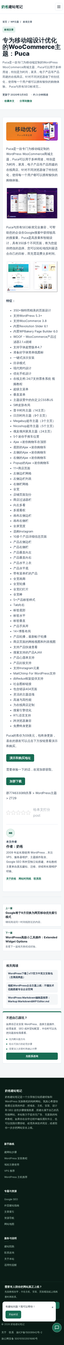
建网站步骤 (10, 1152)
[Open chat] (57, 1327)
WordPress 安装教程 (15, 1158)
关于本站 (9, 1258)
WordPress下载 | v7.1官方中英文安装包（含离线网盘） (30, 975)
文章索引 (9, 1211)
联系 (11, 1332)
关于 (3, 1332)
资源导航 (9, 1218)
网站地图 (9, 1224)
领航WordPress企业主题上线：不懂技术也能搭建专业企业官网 (31, 987)
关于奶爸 (11, 878)
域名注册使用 (11, 1164)
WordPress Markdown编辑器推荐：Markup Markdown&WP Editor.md (29, 999)
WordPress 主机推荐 (15, 1177)
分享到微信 (26, 100)
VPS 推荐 (9, 1170)
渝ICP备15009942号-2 (29, 1332)
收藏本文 (9, 100)
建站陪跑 (9, 1246)
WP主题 (14, 21)
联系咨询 (9, 1252)
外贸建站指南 (11, 1205)
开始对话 (13, 1314)
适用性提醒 (10, 1264)
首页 (4, 21)
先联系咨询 (32, 1056)
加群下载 (16, 781)
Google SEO (11, 1199)
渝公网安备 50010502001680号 (19, 1338)
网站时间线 (25, 878)
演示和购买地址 (20, 758)
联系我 (37, 878)
